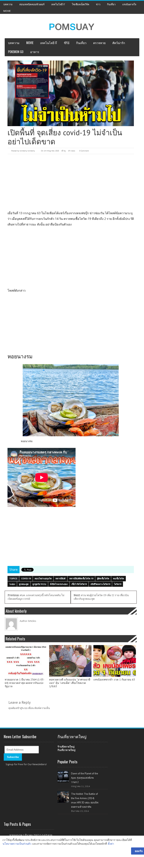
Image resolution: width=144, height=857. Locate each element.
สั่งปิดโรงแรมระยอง (59, 584)
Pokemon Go (15, 51)
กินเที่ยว (111, 4)
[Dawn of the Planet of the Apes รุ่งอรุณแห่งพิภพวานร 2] (63, 776)
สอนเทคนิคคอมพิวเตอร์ (31, 4)
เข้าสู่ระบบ (21, 708)
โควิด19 (117, 584)
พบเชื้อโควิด (118, 578)
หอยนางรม (27, 441)
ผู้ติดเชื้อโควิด (103, 578)
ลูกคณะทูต (23, 584)
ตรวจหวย (99, 42)
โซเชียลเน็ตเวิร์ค (80, 4)
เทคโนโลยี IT (58, 4)
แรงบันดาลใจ (129, 4)
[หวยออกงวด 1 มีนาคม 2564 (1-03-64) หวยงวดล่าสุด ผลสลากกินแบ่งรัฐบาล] (26, 661)
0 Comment (84, 151)
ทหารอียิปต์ (60, 578)
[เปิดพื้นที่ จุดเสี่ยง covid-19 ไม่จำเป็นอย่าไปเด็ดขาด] (71, 93)
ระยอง (12, 584)
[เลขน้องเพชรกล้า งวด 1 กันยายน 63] (114, 661)
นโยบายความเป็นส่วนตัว (17, 843)
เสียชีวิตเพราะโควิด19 (100, 584)
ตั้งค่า (111, 843)
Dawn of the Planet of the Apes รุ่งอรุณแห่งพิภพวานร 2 (84, 778)
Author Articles (28, 621)
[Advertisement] (71, 182)
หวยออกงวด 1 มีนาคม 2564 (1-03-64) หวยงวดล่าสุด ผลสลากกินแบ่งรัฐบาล (24, 683)
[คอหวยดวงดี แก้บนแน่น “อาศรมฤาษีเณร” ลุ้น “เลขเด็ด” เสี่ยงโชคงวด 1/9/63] (70, 661)
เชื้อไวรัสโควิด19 (79, 584)
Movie (7, 11)
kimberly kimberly (27, 151)
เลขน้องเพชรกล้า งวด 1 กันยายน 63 (114, 679)
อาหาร (34, 51)
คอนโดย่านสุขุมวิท (43, 578)
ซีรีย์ (66, 42)
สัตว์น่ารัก (118, 42)
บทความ (8, 4)
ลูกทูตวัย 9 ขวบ (39, 584)
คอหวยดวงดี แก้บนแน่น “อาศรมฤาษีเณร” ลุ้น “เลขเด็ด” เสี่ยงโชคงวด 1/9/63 (69, 683)
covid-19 (26, 578)
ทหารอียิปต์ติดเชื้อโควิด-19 (81, 578)
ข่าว (98, 4)
